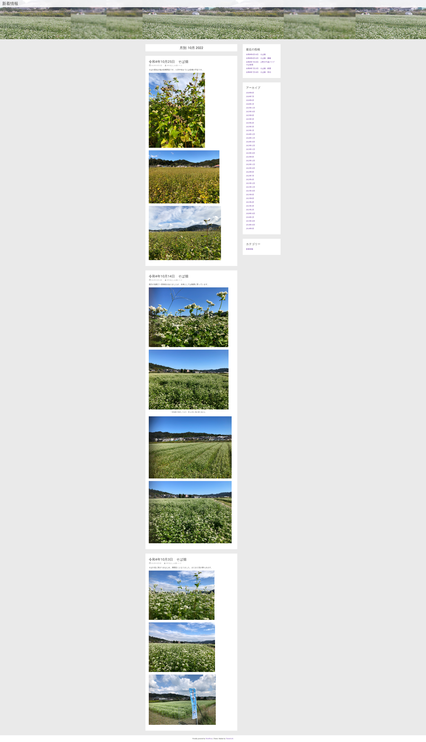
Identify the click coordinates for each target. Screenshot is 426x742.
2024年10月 (250, 142)
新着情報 (10, 3)
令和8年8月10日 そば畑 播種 (258, 58)
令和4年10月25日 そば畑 (168, 62)
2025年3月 (250, 127)
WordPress (209, 738)
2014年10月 (250, 225)
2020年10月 (250, 213)
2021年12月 (250, 183)
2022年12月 (250, 161)
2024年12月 (250, 134)
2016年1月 (250, 217)
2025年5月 (250, 119)
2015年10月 (250, 221)
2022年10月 (250, 168)
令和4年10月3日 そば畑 (167, 559)
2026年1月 (250, 104)
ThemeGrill (229, 738)
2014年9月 (250, 228)
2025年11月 (250, 108)
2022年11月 (250, 164)
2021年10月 (250, 191)
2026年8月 (250, 93)
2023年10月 (250, 153)
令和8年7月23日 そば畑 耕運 (258, 68)
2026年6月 (250, 100)
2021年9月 (250, 195)
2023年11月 (250, 149)
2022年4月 (250, 179)
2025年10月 (250, 112)
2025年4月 (250, 123)
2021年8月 (250, 198)
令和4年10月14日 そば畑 (168, 276)
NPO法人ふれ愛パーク (174, 65)
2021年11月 (250, 187)
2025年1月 (250, 130)
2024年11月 (250, 138)
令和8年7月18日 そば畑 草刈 (258, 72)
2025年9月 (250, 115)
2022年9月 (250, 172)
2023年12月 (250, 145)
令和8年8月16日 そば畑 (256, 54)
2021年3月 (250, 206)
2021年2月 (250, 210)
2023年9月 (250, 157)
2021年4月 (250, 202)
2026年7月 (250, 96)
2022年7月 (250, 176)
